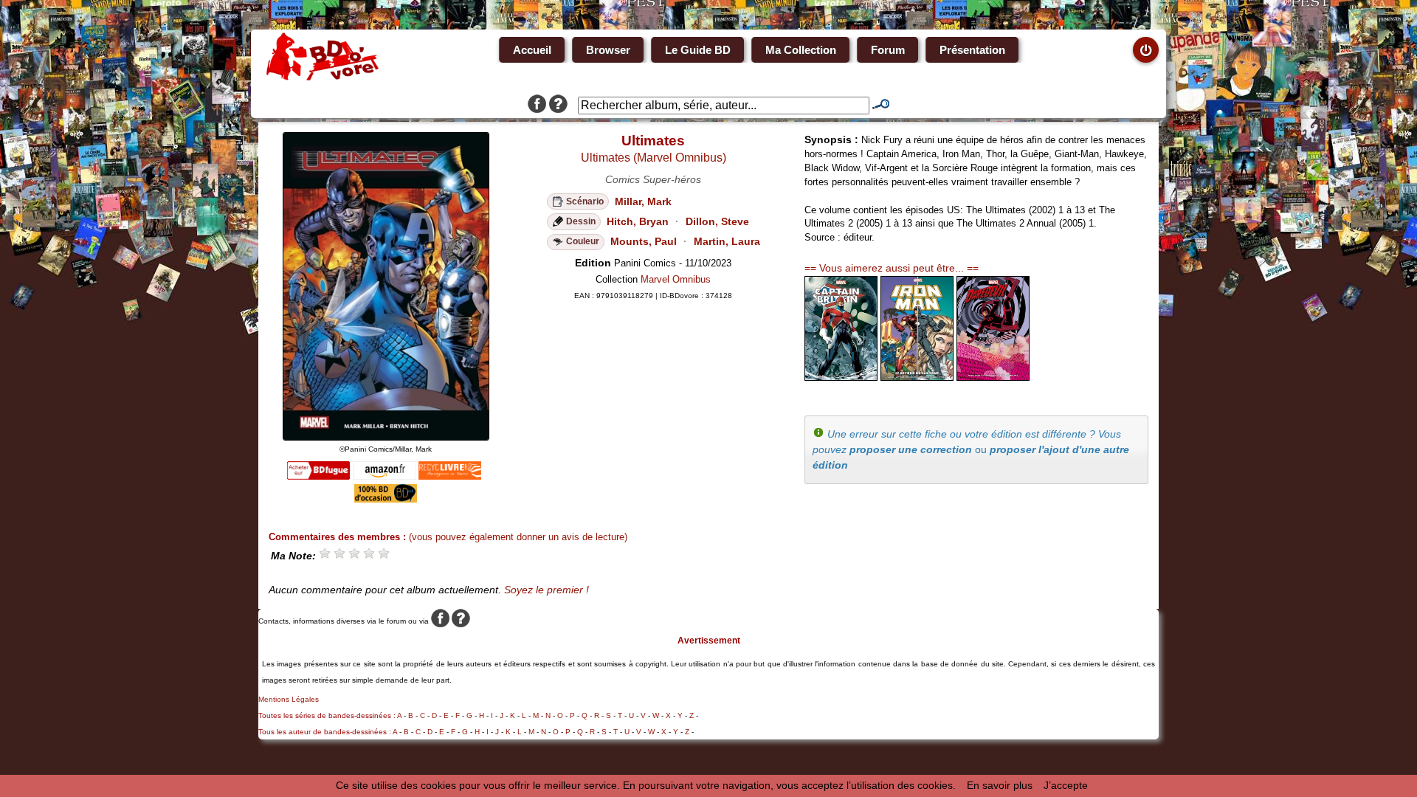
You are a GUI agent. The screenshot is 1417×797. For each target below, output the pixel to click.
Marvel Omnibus (676, 279)
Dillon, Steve (717, 221)
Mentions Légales (288, 699)
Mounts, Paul (643, 241)
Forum (888, 50)
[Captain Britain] (841, 377)
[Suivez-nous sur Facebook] (537, 105)
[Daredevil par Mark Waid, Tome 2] (993, 377)
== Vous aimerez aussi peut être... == (891, 268)
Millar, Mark (643, 201)
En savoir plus (999, 785)
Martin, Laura (727, 241)
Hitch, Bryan (638, 221)
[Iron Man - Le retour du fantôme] (917, 377)
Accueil (532, 50)
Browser (608, 50)
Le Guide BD (698, 50)
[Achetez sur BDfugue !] (318, 476)
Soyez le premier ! (546, 590)
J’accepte (1066, 785)
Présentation (972, 50)
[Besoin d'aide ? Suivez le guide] (558, 105)
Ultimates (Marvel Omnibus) (653, 157)
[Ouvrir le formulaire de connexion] (1146, 50)
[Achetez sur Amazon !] (384, 476)
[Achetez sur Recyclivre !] (449, 476)
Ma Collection (800, 50)
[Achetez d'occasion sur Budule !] (385, 499)
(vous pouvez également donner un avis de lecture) (518, 536)
